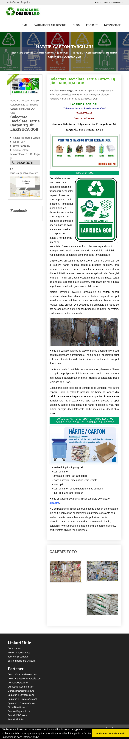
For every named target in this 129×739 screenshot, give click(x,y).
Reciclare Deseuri (22, 52)
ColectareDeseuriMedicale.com (24, 678)
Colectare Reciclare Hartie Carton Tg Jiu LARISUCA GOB (82, 80)
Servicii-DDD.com (17, 715)
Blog (76, 25)
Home (23, 25)
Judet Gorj (63, 52)
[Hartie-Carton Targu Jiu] (25, 86)
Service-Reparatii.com (19, 711)
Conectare (113, 25)
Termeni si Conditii (18, 656)
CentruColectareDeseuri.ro (22, 674)
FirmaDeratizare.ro (18, 707)
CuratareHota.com (18, 682)
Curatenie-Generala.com (21, 686)
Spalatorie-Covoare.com (21, 694)
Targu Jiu (78, 52)
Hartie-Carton (45, 52)
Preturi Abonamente (19, 652)
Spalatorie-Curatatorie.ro (21, 703)
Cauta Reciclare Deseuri (50, 25)
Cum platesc (14, 648)
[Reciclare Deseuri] (26, 11)
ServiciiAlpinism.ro (18, 719)
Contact (92, 25)
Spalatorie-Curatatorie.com (22, 698)
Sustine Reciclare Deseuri (21, 660)
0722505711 (25, 163)
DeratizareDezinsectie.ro (21, 690)
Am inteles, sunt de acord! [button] (110, 733)
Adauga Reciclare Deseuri (109, 2)
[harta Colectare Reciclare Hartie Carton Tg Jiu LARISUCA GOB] (25, 186)
